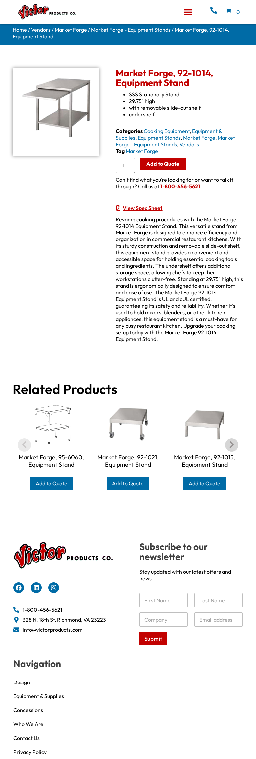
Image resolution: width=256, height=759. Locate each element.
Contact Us (26, 738)
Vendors (41, 29)
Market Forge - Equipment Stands (131, 29)
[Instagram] (53, 587)
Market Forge (71, 29)
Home (20, 29)
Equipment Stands (159, 137)
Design (21, 682)
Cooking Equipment (167, 131)
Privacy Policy (30, 752)
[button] (188, 12)
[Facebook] (18, 587)
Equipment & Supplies (38, 696)
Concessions (28, 710)
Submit (153, 638)
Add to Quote (162, 163)
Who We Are (28, 724)
